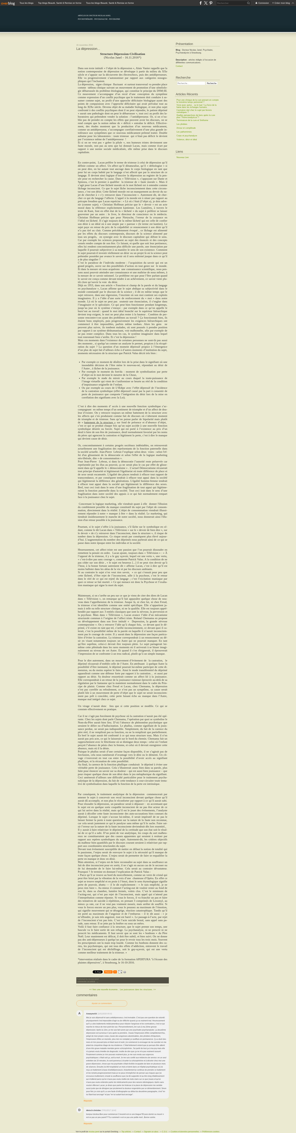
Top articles (126, 1132)
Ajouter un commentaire (102, 1003)
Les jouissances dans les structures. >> (138, 989)
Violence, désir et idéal (187, 139)
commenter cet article (86, 981)
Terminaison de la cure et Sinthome (192, 120)
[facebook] (201, 3)
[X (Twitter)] (206, 3)
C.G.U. (165, 1132)
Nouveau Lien (183, 157)
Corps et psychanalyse (187, 135)
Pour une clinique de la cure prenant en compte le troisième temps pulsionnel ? (198, 101)
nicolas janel (94, 1132)
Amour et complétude (186, 128)
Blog (178, 50)
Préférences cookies (210, 1132)
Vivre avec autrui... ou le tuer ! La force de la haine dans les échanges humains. (196, 106)
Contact (179, 66)
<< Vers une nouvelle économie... (104, 989)
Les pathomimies (184, 132)
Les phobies (182, 124)
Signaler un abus (151, 1132)
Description (181, 60)
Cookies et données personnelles (185, 1132)
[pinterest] (211, 3)
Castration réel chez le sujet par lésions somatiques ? (194, 111)
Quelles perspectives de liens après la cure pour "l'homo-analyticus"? (196, 116)
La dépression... (88, 49)
